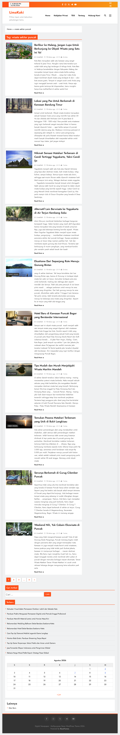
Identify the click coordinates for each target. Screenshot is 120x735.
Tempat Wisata (13, 56)
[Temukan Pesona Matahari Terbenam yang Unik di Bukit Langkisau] (19, 421)
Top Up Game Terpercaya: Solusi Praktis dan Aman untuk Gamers (31, 643)
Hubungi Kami (94, 15)
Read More (38, 93)
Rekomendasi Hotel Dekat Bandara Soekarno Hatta (25, 628)
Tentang (81, 15)
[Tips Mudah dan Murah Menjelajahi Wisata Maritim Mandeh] (19, 369)
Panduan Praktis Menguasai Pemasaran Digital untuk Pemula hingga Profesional (36, 613)
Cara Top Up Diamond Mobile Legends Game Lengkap (27, 633)
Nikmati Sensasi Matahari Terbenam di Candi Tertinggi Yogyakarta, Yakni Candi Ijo (57, 156)
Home (47, 15)
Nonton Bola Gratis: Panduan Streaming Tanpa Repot (26, 638)
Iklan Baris (12, 708)
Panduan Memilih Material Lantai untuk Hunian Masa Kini (28, 618)
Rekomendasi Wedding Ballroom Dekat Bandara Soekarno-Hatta (30, 623)
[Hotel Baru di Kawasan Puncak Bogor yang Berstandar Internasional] (19, 318)
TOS (73, 15)
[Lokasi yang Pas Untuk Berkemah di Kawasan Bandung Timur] (19, 105)
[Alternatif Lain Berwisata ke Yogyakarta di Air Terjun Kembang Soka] (19, 213)
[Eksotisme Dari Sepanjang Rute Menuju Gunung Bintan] (19, 268)
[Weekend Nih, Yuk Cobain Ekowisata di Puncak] (19, 529)
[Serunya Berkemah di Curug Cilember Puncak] (19, 477)
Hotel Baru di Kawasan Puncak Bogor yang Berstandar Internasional (55, 315)
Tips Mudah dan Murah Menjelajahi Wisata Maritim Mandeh (54, 367)
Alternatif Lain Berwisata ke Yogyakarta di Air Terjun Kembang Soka (56, 211)
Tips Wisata (12, 374)
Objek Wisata (12, 111)
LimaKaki (16, 12)
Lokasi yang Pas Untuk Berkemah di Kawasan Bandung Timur (54, 102)
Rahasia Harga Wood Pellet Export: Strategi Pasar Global (28, 653)
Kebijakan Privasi (61, 15)
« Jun (59, 694)
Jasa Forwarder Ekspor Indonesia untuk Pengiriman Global (28, 648)
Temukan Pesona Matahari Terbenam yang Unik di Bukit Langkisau (55, 419)
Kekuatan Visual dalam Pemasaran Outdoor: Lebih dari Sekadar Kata (32, 609)
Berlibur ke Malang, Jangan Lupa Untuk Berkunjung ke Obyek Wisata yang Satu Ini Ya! (57, 48)
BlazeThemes (64, 729)
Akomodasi (12, 323)
